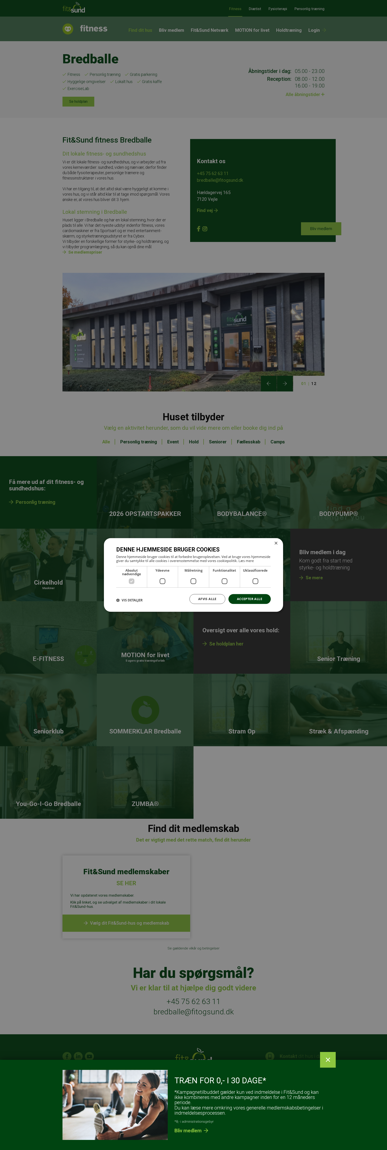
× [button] (275, 543)
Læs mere (246, 560)
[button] (129, 600)
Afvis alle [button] (207, 599)
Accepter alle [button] (249, 599)
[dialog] (193, 575)
